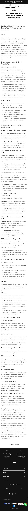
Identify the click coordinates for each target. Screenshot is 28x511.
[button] (2, 6)
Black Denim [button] (6, 468)
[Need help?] (25, 504)
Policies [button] (5, 472)
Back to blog (15, 444)
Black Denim (15, 508)
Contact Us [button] (5, 480)
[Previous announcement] (2, 1)
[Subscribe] (21, 488)
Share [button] (3, 34)
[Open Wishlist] (21, 6)
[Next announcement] (25, 1)
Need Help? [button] (6, 476)
